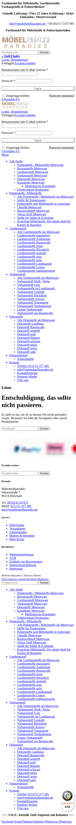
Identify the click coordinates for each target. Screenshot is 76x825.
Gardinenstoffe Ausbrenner (33, 239)
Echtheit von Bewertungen (25, 561)
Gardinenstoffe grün (29, 260)
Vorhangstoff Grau (28, 284)
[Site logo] (26, 48)
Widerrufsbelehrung (21, 554)
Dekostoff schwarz (28, 341)
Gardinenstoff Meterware (32, 172)
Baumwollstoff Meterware (33, 210)
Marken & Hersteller (22, 535)
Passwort (8, 80)
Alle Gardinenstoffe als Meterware (38, 232)
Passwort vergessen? (61, 95)
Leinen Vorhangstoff (29, 309)
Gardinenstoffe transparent (33, 235)
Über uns (22, 380)
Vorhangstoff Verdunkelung (34, 306)
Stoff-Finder (16, 525)
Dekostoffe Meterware (31, 179)
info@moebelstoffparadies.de (27, 23)
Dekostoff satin (26, 352)
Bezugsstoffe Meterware (32, 168)
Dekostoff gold (26, 334)
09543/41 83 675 (17, 502)
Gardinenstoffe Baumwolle (33, 242)
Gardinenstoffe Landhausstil (34, 263)
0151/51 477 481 (21, 506)
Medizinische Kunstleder (40, 186)
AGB (12, 558)
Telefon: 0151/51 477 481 (33, 366)
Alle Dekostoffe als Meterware (36, 320)
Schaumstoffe (25, 359)
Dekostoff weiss (27, 348)
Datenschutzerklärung (22, 565)
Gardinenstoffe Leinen (31, 267)
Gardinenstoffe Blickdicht (33, 249)
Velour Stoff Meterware (31, 214)
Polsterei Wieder (27, 376)
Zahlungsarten (18, 532)
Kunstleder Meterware (31, 182)
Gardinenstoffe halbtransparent (36, 270)
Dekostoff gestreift (28, 330)
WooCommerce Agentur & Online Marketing (25, 579)
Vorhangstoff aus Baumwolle (35, 313)
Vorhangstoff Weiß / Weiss (33, 281)
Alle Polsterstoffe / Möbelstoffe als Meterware (45, 196)
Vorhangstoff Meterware (32, 175)
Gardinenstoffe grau (29, 256)
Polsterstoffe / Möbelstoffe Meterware (40, 165)
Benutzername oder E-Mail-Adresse (25, 70)
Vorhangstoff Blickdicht (32, 295)
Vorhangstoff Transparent (32, 302)
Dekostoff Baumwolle (30, 327)
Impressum (16, 568)
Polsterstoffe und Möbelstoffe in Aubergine (43, 203)
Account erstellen (25, 63)
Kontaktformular (27, 373)
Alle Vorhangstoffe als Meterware (38, 277)
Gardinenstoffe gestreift (31, 253)
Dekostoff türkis (27, 344)
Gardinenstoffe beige (30, 246)
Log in (38, 88)
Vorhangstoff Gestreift (30, 292)
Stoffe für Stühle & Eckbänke (35, 217)
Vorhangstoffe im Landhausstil (36, 288)
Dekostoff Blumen (28, 337)
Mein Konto (16, 539)
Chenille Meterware (29, 207)
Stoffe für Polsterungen (31, 200)
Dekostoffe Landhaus (30, 323)
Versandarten (17, 528)
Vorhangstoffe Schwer (31, 299)
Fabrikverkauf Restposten (33, 189)
